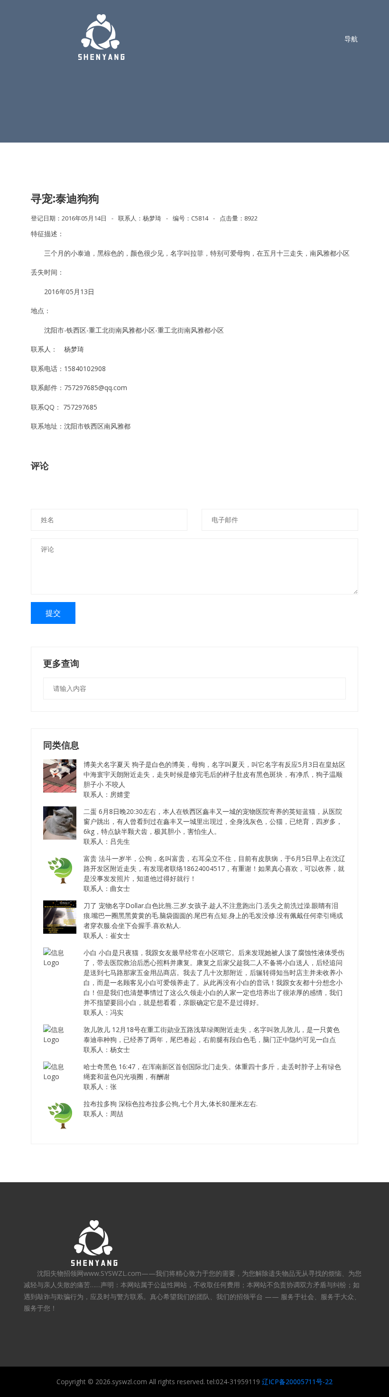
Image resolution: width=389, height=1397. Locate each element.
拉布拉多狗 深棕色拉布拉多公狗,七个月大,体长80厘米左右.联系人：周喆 (170, 1108)
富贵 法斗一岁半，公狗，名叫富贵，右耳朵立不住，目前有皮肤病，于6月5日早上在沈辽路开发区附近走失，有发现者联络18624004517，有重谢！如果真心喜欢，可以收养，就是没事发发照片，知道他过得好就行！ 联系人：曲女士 (214, 873)
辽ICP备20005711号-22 (297, 1381)
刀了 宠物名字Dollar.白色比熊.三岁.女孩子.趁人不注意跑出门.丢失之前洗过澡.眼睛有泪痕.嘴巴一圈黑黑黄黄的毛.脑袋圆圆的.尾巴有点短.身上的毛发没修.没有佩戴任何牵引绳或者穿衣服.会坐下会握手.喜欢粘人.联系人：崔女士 (213, 920)
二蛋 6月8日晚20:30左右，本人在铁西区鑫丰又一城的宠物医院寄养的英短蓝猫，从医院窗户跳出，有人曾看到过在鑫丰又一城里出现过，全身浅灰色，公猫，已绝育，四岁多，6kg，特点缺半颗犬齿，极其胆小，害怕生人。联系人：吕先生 (213, 826)
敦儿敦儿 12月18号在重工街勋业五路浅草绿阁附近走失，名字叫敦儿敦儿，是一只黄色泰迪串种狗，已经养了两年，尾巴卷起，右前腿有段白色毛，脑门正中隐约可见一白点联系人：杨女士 (211, 1039)
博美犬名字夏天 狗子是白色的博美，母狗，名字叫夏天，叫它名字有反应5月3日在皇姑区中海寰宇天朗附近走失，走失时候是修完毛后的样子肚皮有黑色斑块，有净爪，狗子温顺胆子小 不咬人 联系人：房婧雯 (214, 779)
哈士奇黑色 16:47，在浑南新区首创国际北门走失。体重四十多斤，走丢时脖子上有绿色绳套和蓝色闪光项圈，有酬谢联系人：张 (212, 1076)
